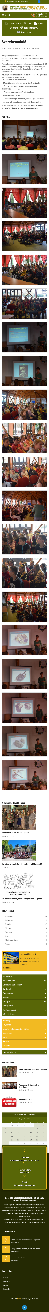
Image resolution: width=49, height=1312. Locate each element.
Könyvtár (6, 997)
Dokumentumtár (15, 23)
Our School (7, 989)
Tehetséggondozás (11, 940)
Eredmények (9, 920)
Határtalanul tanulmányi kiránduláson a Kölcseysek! (22, 864)
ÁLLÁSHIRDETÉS (25, 1100)
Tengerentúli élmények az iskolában (29, 1086)
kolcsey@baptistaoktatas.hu (24, 1185)
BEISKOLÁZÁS (8, 976)
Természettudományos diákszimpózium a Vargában (22, 899)
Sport (15, 28)
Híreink (5, 1285)
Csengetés (6, 1046)
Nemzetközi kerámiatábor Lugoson (33, 1069)
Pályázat (8, 928)
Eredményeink (8, 993)
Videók (40, 23)
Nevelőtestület (8, 1006)
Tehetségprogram (31, 28)
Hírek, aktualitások (9, 1052)
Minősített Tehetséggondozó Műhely (16, 1029)
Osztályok (6, 1002)
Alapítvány (6, 1021)
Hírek (29, 23)
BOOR (19, 1298)
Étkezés (6, 1042)
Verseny (7, 944)
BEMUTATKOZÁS (9, 981)
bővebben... (7, 968)
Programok (9, 932)
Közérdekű (8, 924)
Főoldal (5, 1277)
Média (5, 1037)
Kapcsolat (6, 1289)
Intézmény (7, 48)
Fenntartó (6, 1281)
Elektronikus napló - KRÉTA (12, 985)
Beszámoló (9, 916)
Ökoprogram (26, 32)
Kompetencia (7, 1033)
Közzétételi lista (8, 1014)
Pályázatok (7, 1025)
